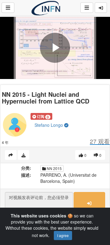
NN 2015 (54, 168)
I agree (63, 235)
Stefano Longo (49, 125)
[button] (41, 116)
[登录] (101, 7)
